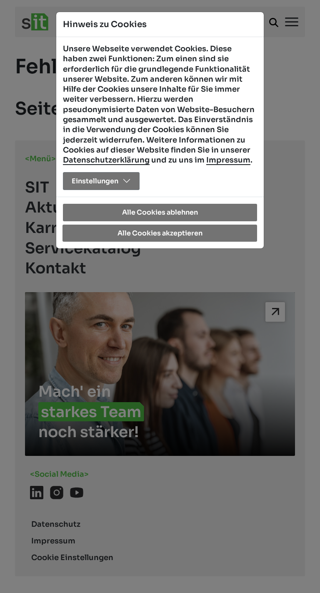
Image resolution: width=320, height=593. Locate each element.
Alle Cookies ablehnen (160, 212)
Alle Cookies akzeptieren (160, 233)
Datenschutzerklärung (106, 160)
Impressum (228, 160)
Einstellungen (95, 181)
